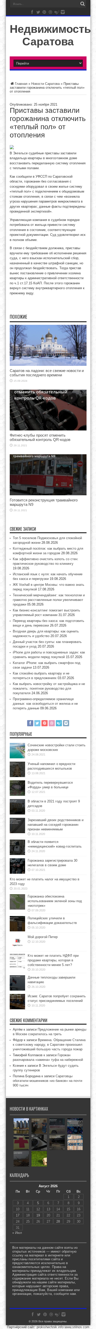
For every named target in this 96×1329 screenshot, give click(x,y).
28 (58, 1221)
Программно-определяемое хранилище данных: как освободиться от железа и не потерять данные (45, 703)
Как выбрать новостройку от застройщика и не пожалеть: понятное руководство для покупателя (49, 688)
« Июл (17, 1233)
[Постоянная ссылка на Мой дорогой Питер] (17, 949)
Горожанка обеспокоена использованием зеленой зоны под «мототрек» (55, 901)
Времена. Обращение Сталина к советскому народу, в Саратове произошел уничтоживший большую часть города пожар (49, 1044)
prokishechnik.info (50, 1327)
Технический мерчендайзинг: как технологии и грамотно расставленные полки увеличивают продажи (49, 599)
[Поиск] (83, 4)
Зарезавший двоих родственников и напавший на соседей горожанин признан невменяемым (55, 824)
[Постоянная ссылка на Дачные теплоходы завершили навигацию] (17, 989)
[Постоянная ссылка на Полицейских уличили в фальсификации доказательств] (17, 930)
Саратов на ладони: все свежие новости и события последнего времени (47, 372)
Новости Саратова (45, 84)
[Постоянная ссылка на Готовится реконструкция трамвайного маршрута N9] (48, 494)
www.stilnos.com (77, 1327)
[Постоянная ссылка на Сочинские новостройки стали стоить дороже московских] (17, 757)
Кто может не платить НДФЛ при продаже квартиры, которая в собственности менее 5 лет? (53, 960)
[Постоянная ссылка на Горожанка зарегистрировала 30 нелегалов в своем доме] (17, 872)
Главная (21, 84)
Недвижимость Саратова (50, 35)
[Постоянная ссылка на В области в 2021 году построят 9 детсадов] (17, 813)
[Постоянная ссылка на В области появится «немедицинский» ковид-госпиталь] (17, 854)
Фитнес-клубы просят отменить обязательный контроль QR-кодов (40, 437)
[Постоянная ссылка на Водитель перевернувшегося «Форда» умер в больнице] (17, 795)
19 (38, 1215)
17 (17, 1215)
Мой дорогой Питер (43, 937)
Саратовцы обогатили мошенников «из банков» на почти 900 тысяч (47, 1080)
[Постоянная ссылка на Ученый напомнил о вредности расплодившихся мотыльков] (17, 776)
